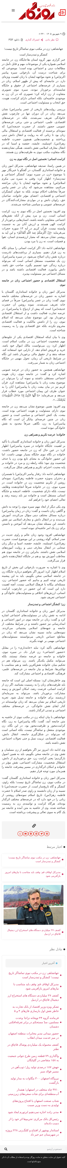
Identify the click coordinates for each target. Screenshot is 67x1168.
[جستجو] (6, 1149)
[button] (46, 833)
